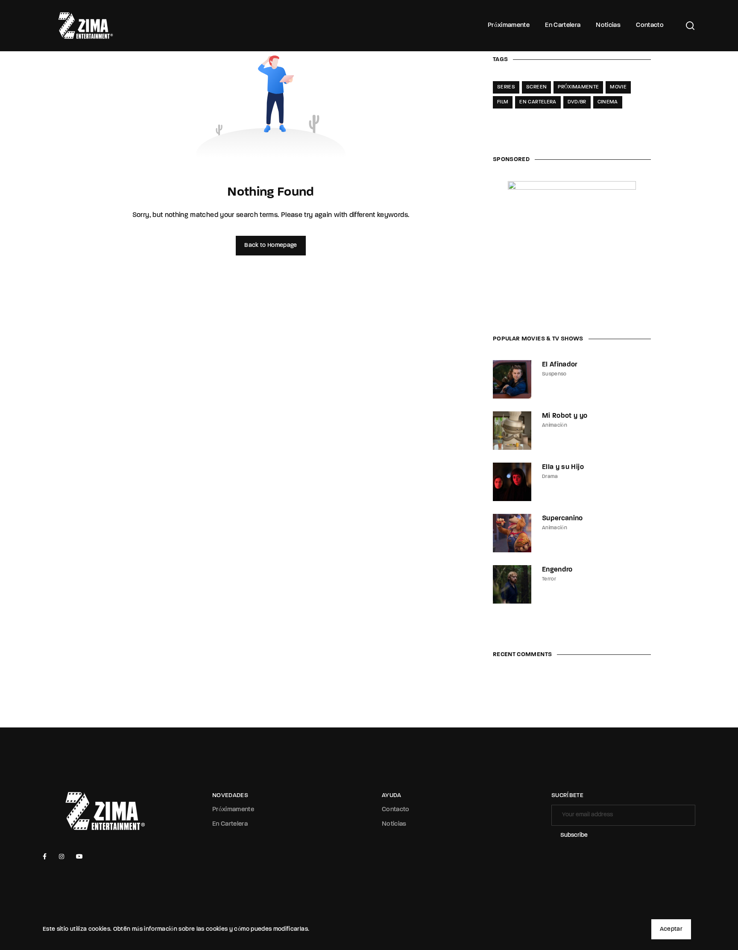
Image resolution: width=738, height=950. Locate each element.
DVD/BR (577, 102)
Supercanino (562, 518)
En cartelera (537, 102)
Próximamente (509, 25)
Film (502, 102)
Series (506, 87)
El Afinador (559, 364)
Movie (618, 87)
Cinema (607, 102)
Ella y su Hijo (563, 467)
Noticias (608, 25)
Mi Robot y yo (565, 416)
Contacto (650, 25)
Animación (554, 425)
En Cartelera (562, 25)
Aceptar (671, 929)
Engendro (557, 569)
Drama (550, 476)
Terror (549, 579)
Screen (536, 87)
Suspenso (554, 374)
